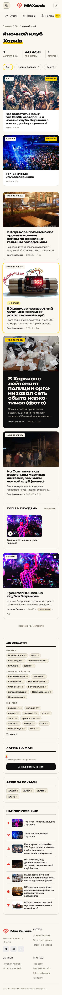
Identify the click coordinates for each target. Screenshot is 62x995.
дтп (46, 713)
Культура (13, 665)
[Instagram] (13, 949)
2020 (13, 790)
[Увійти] (56, 5)
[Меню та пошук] (6, 5)
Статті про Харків (42, 940)
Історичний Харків (42, 944)
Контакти (38, 977)
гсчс (34, 728)
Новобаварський (41, 691)
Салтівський (15, 681)
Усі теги (10, 734)
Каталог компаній (12, 968)
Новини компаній (37, 660)
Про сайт (38, 963)
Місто (51, 67)
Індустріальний (37, 686)
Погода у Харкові (12, 963)
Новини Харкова (28, 67)
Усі (7, 67)
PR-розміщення (41, 973)
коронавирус (16, 728)
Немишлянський (37, 681)
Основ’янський (16, 697)
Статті (13, 15)
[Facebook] (21, 949)
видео (13, 713)
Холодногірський (17, 691)
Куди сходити (16, 660)
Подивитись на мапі (32, 766)
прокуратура (31, 718)
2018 (41, 790)
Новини (31, 15)
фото (43, 723)
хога (12, 718)
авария (13, 723)
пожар (29, 723)
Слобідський (15, 686)
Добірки (29, 665)
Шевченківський (18, 676)
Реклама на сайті (42, 968)
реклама (30, 713)
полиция (32, 707)
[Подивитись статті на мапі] (6, 756)
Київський (39, 676)
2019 (27, 790)
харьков (15, 707)
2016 (12, 796)
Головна (7, 26)
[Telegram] (6, 949)
